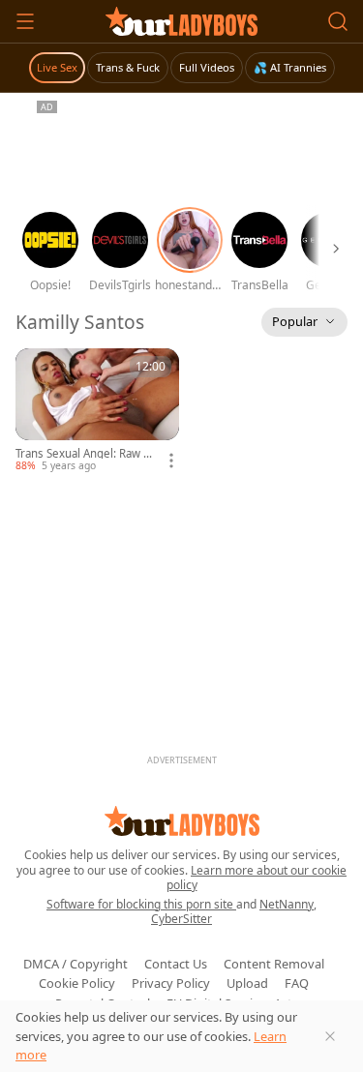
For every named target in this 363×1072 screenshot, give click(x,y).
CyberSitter (181, 918)
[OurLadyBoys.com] (181, 21)
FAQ (297, 983)
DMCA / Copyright (75, 963)
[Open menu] (25, 21)
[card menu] (171, 460)
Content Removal (274, 963)
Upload (247, 983)
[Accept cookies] (330, 1036)
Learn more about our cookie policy (257, 878)
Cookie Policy (77, 983)
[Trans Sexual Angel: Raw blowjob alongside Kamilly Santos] (97, 411)
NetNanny (286, 904)
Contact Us (175, 963)
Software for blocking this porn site (141, 904)
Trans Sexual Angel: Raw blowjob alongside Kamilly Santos (86, 454)
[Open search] (337, 21)
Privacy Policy (171, 983)
